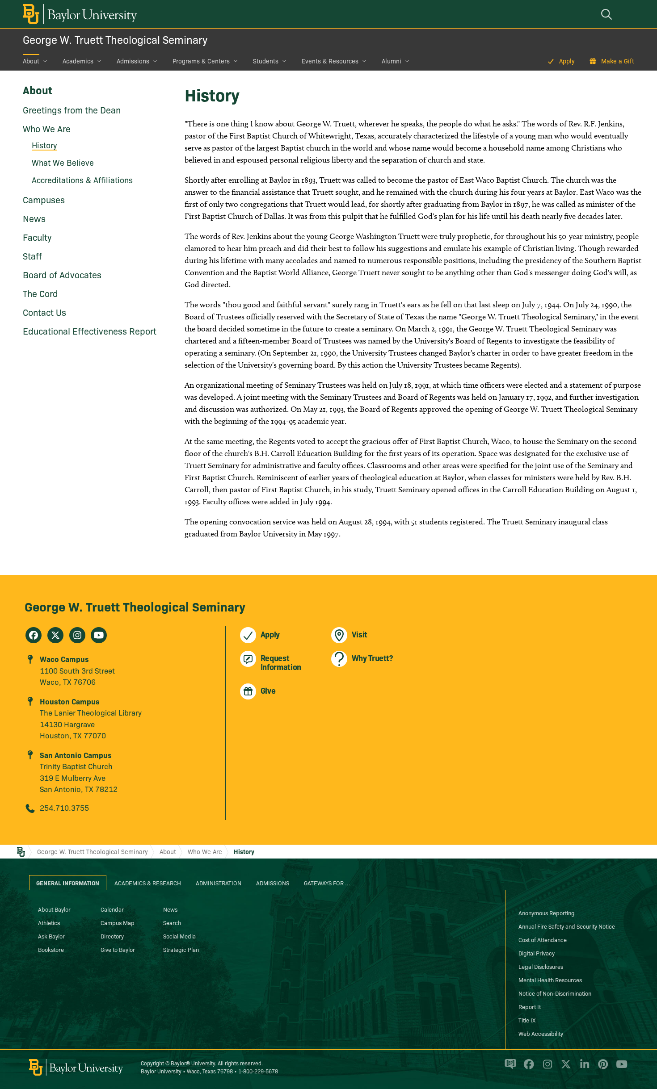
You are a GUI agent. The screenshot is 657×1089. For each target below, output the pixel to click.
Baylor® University (193, 1063)
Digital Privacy (536, 953)
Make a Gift (617, 60)
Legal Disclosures (540, 966)
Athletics (49, 922)
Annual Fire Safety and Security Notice (566, 926)
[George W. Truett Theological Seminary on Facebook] (33, 635)
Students (265, 60)
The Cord (40, 293)
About (31, 60)
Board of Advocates (62, 274)
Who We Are (47, 128)
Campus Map (118, 922)
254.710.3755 (64, 807)
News (34, 218)
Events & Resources (330, 60)
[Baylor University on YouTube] (619, 1068)
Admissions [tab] (272, 883)
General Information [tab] (67, 883)
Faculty (37, 236)
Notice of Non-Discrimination (554, 993)
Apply (567, 60)
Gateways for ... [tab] (327, 883)
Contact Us (44, 312)
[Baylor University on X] (564, 1068)
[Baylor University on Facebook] (527, 1068)
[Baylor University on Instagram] (546, 1068)
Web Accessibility (540, 1033)
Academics (78, 60)
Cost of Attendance (542, 939)
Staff (32, 255)
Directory (112, 936)
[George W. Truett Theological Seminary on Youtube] (99, 635)
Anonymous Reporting (546, 913)
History (244, 851)
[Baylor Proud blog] (509, 1068)
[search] (608, 14)
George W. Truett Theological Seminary (115, 39)
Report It (529, 1006)
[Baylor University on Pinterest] (601, 1068)
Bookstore (51, 949)
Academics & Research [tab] (147, 883)
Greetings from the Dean (72, 109)
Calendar (112, 909)
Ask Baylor (51, 936)
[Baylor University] (78, 14)
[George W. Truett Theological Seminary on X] (55, 635)
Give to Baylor (118, 949)
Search (172, 922)
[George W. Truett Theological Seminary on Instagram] (77, 635)
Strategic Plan (181, 949)
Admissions (133, 60)
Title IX (526, 1020)
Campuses (44, 199)
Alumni (391, 60)
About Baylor (54, 909)
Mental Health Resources (550, 980)
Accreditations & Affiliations (82, 179)
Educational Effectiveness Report (89, 330)
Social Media (179, 936)
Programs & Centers (201, 60)
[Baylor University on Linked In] (583, 1068)
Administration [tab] (218, 883)
